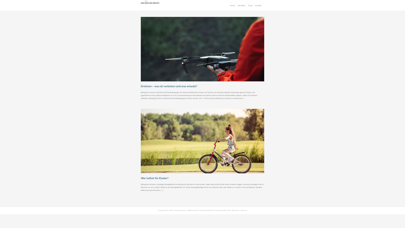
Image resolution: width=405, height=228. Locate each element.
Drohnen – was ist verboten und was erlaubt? (169, 86)
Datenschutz (235, 210)
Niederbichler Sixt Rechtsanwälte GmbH (218, 210)
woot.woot (183, 210)
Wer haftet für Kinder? (155, 178)
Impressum (243, 210)
